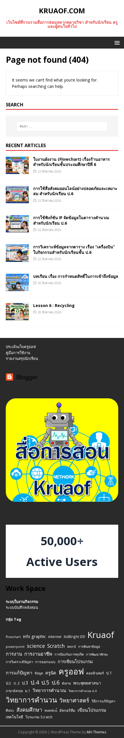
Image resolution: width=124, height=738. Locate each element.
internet (54, 636)
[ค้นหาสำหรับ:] (62, 126)
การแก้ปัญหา (19, 672)
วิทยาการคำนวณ (49, 690)
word (71, 646)
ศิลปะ (10, 710)
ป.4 (35, 682)
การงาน (14, 653)
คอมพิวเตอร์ (95, 673)
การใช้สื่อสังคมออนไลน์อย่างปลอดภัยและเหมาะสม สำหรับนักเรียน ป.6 (75, 191)
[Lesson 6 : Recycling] (17, 316)
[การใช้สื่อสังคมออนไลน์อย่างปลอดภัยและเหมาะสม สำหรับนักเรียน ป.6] (17, 200)
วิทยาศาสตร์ (74, 700)
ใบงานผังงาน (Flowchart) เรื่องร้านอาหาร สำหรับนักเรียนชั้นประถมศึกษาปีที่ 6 (71, 161)
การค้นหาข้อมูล (89, 646)
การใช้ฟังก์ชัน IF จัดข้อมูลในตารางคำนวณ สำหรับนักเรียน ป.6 (71, 220)
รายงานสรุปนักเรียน (22, 358)
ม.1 (27, 690)
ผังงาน (66, 683)
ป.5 (45, 682)
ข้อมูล (39, 673)
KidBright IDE (74, 636)
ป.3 (25, 683)
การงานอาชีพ (38, 653)
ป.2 (8, 683)
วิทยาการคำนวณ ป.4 (82, 691)
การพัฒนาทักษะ (97, 654)
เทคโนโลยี (14, 716)
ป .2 (17, 683)
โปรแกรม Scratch (38, 717)
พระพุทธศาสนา (87, 683)
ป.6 (56, 682)
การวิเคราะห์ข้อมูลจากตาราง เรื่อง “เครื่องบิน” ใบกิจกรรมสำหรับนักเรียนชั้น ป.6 (74, 249)
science (36, 645)
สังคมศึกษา (29, 709)
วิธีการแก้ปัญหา (103, 701)
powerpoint (15, 646)
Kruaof (100, 635)
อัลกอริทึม (67, 710)
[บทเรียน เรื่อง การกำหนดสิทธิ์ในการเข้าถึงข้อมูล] (17, 287)
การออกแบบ (45, 661)
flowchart (13, 637)
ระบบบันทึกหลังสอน (22, 607)
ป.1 (109, 673)
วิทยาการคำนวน (31, 699)
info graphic (34, 636)
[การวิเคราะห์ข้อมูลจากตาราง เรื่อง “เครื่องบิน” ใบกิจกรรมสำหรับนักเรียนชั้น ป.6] (17, 258)
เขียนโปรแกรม (92, 710)
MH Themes (96, 732)
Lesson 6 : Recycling (54, 305)
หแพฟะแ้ (50, 710)
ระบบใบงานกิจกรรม (22, 601)
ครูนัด (50, 673)
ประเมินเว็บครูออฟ (21, 346)
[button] (116, 42)
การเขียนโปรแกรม (75, 661)
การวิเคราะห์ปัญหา (19, 662)
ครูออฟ (71, 671)
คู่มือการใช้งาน (18, 352)
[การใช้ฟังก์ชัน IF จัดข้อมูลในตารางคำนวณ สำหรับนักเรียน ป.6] (17, 229)
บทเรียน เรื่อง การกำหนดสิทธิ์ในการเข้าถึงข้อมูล (75, 276)
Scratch (56, 645)
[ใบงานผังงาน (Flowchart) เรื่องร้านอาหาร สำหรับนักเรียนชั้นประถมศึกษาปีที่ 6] (17, 170)
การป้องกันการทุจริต (69, 654)
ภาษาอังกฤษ (14, 691)
